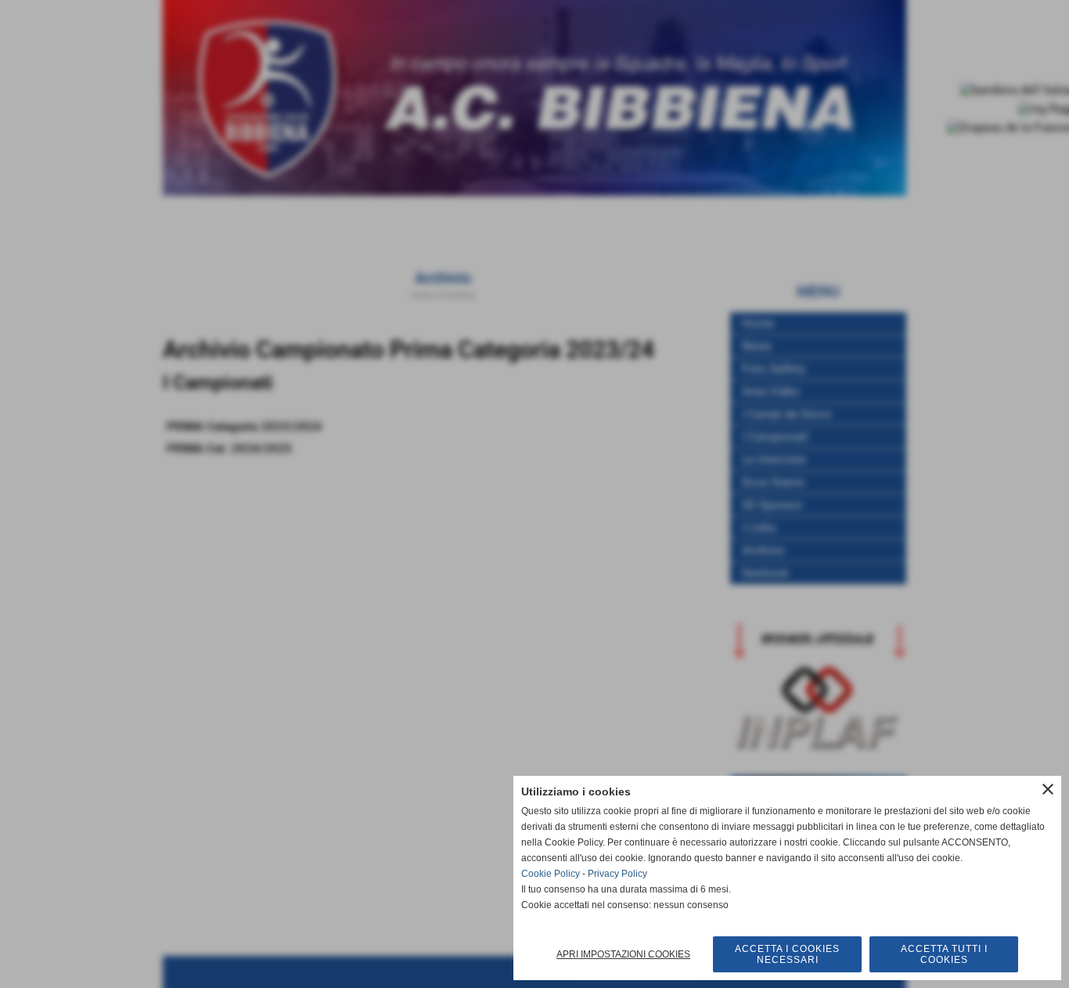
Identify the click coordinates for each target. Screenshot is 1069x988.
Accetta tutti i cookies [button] (944, 954)
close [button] (1047, 789)
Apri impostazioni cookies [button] (623, 954)
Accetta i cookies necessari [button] (787, 954)
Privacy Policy (617, 873)
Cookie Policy (550, 873)
